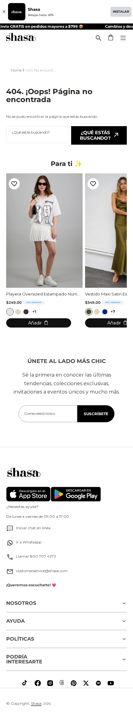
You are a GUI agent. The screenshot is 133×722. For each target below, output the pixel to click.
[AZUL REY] (105, 312)
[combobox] (38, 134)
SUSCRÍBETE (96, 413)
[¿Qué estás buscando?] (98, 38)
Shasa (36, 703)
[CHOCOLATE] (26, 312)
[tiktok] (25, 683)
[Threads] (62, 683)
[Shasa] (21, 38)
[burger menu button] (123, 38)
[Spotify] (98, 683)
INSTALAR (121, 12)
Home (16, 70)
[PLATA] (10, 312)
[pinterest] (73, 683)
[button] (111, 38)
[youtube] (110, 683)
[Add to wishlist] (14, 183)
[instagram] (50, 683)
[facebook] (37, 683)
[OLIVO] (89, 312)
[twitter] (86, 683)
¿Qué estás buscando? (95, 135)
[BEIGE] (18, 312)
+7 (113, 311)
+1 (34, 311)
